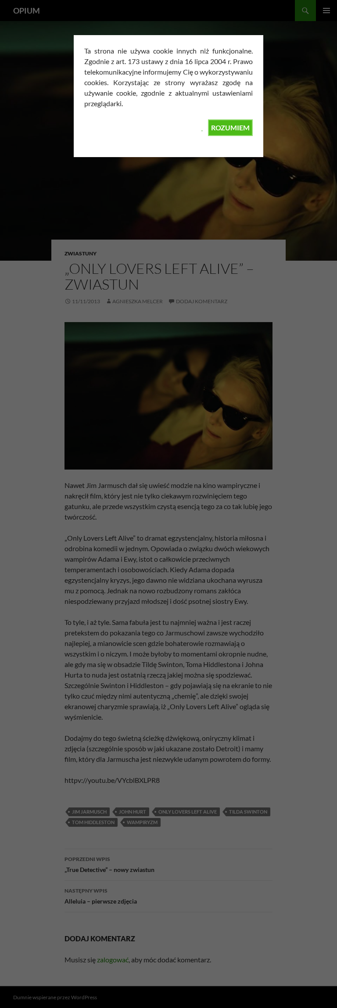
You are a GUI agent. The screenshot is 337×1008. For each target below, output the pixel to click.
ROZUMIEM (230, 127)
